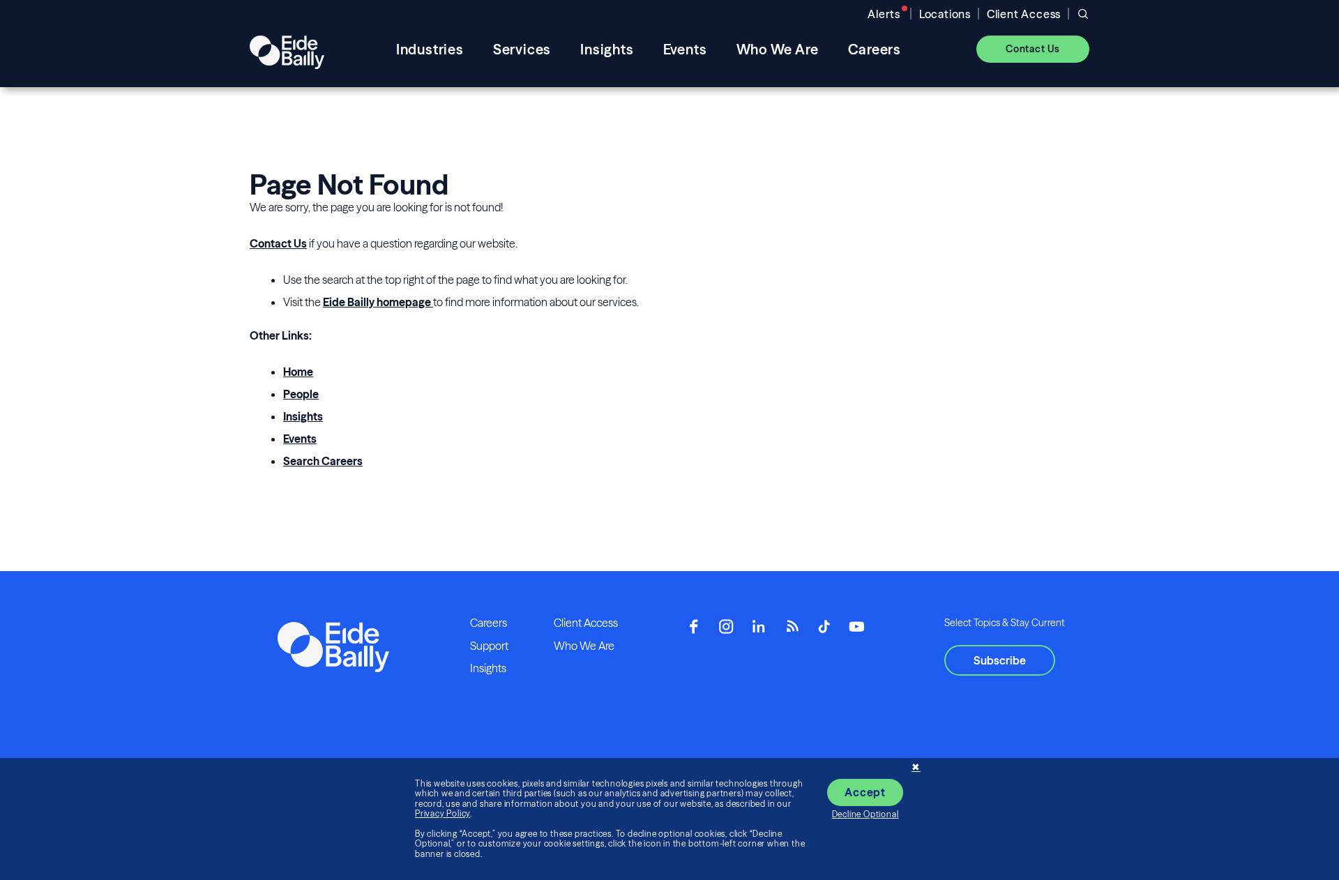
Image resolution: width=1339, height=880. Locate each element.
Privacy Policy (442, 813)
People (301, 394)
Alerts (884, 14)
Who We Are (584, 646)
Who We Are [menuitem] (777, 49)
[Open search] (1083, 14)
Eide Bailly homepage (378, 302)
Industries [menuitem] (430, 49)
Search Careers (323, 461)
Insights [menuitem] (606, 49)
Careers (488, 623)
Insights (303, 416)
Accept (865, 792)
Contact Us (278, 243)
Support (489, 646)
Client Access (1024, 14)
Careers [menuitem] (875, 49)
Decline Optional (865, 814)
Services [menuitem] (522, 49)
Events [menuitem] (685, 49)
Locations (945, 14)
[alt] (287, 49)
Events (300, 439)
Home (298, 372)
